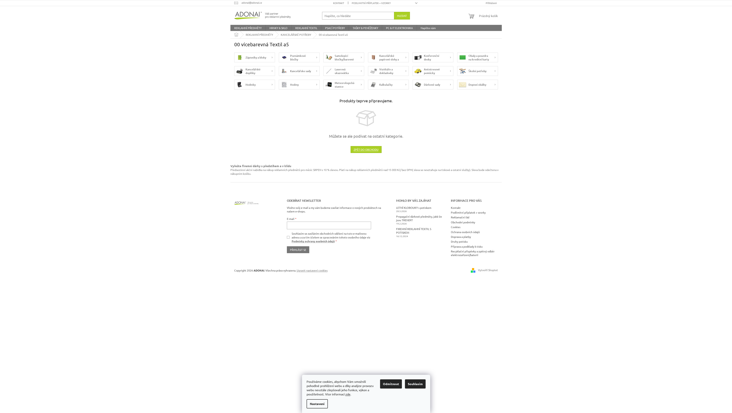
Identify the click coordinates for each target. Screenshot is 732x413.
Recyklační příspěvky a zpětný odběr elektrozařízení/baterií (473, 253)
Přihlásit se (298, 249)
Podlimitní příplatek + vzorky (371, 3)
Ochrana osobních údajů (465, 232)
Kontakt (338, 3)
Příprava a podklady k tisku (467, 246)
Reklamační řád (460, 217)
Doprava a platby (461, 236)
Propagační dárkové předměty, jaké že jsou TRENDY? (419, 218)
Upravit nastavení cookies (312, 270)
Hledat (402, 15)
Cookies (455, 227)
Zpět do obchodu (366, 149)
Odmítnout (391, 384)
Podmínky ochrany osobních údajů (313, 241)
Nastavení (317, 404)
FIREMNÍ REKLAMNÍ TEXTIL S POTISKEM (413, 230)
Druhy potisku (459, 241)
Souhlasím (415, 384)
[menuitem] (247, 28)
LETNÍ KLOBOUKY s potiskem (413, 207)
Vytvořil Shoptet (488, 270)
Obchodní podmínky (463, 222)
